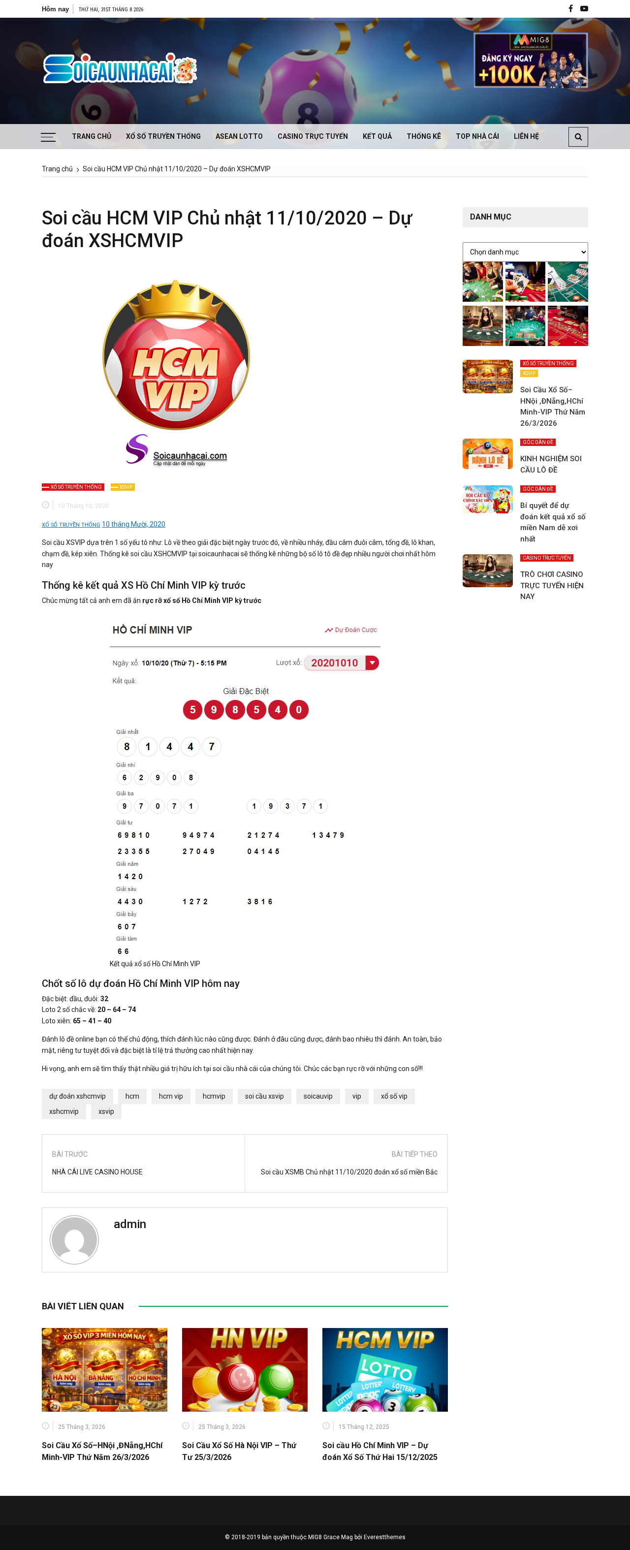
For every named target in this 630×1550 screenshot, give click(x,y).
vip (356, 1096)
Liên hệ (526, 136)
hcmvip (214, 1096)
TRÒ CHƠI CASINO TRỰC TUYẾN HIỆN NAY (552, 585)
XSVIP (126, 487)
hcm (132, 1096)
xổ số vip (394, 1096)
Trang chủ (91, 136)
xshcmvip (64, 1111)
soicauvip (318, 1096)
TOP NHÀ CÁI (477, 136)
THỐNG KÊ (424, 136)
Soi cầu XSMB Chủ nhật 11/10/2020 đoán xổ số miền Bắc (349, 1172)
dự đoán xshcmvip (77, 1096)
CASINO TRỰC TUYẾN (313, 136)
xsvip (106, 1111)
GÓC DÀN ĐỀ (538, 442)
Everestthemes (385, 1537)
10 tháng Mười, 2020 (133, 524)
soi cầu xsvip (264, 1096)
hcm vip (171, 1096)
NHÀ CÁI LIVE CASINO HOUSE (97, 1172)
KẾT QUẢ (377, 136)
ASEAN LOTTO (239, 136)
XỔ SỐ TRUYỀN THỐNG (163, 136)
